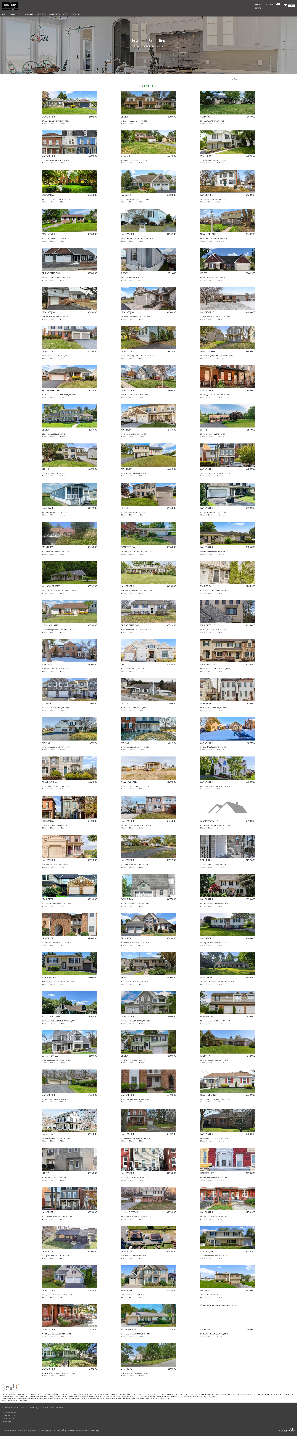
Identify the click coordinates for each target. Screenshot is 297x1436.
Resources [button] (41, 14)
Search (12, 14)
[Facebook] (276, 4)
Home (4, 14)
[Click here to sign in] (285, 6)
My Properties (54, 14)
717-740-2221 (59, 1408)
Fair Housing (57, 1431)
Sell (19, 14)
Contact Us (75, 14)
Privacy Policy (46, 1431)
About (65, 14)
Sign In (291, 6)
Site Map (86, 1431)
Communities (29, 14)
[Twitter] (278, 4)
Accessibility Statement (73, 1431)
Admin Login (95, 1431)
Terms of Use (36, 1431)
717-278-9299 (260, 8)
